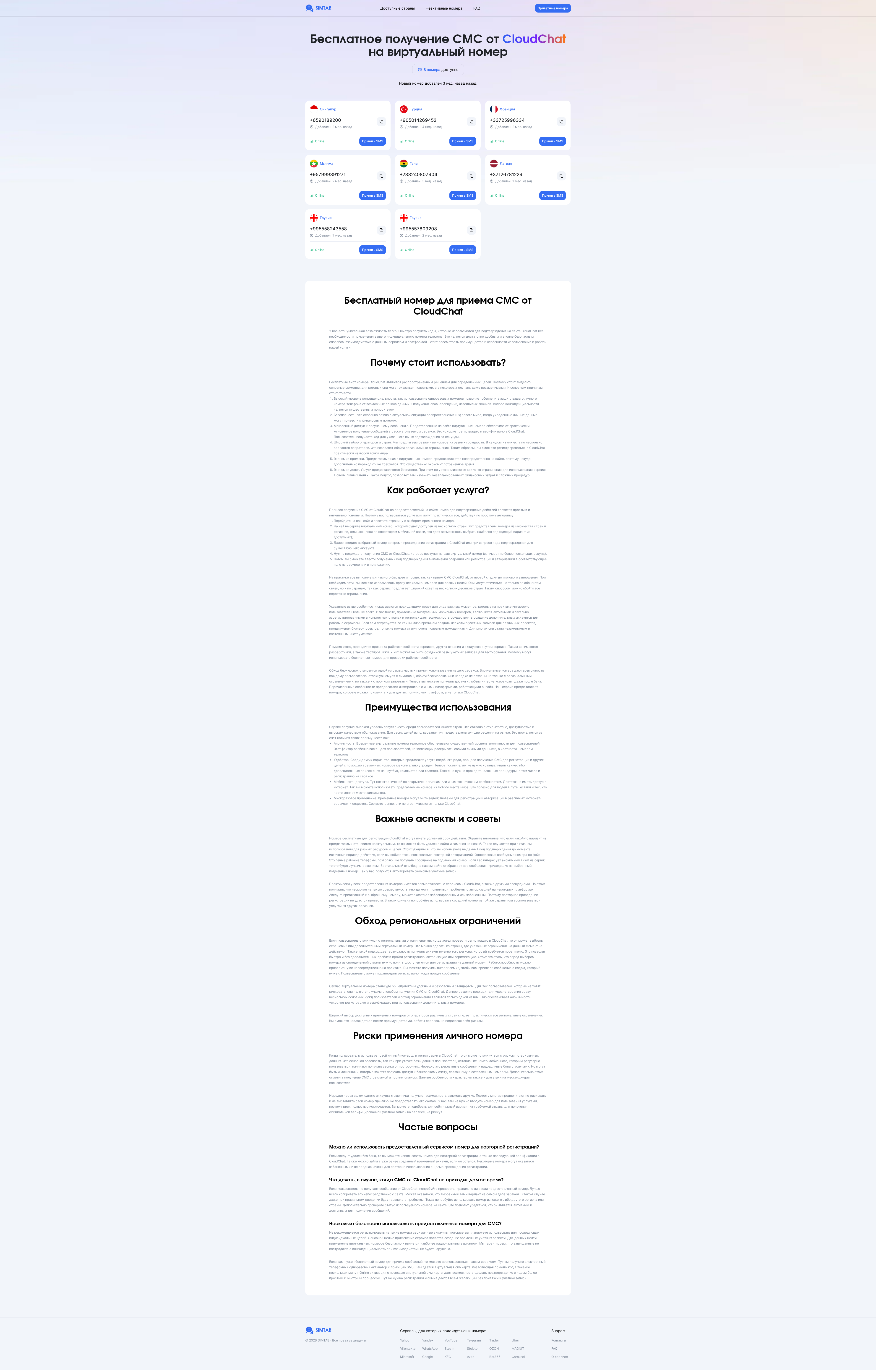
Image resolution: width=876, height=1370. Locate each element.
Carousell (518, 1357)
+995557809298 (418, 229)
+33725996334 (507, 120)
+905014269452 (418, 120)
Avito (470, 1357)
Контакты (558, 1340)
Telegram (474, 1340)
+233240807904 (418, 174)
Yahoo (404, 1340)
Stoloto (472, 1348)
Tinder (494, 1340)
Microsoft (407, 1357)
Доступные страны (397, 8)
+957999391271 (328, 174)
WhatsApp (430, 1348)
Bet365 (495, 1357)
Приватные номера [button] (553, 8)
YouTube (451, 1340)
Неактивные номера (444, 8)
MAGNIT (518, 1348)
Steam (449, 1348)
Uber (515, 1340)
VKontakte (407, 1348)
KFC (448, 1357)
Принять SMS (372, 141)
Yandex (427, 1340)
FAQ (476, 8)
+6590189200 (325, 120)
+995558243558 (328, 229)
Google (427, 1357)
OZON (494, 1348)
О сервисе (559, 1357)
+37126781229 (506, 174)
